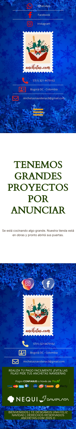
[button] (38, 112)
